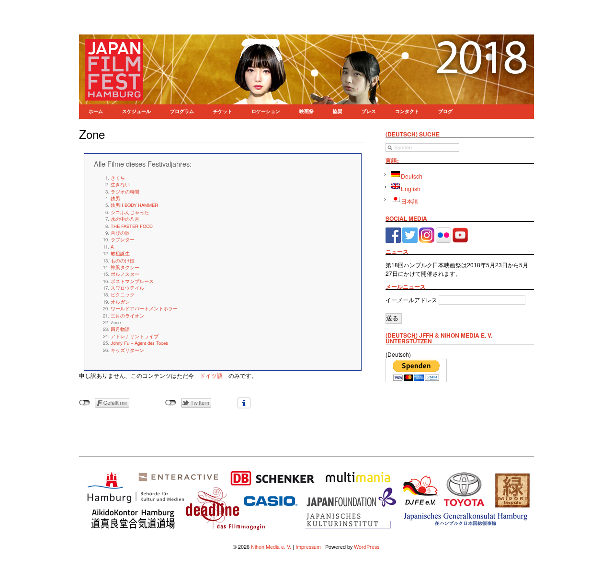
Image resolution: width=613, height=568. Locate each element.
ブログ (445, 111)
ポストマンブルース (132, 281)
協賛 (337, 111)
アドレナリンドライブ (135, 336)
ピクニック (123, 294)
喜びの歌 (120, 232)
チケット (222, 111)
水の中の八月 (125, 219)
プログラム (182, 111)
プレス (369, 111)
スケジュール (136, 111)
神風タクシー (125, 267)
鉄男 (115, 198)
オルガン (120, 301)
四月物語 (120, 329)
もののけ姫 (123, 260)
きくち (118, 177)
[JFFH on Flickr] (443, 234)
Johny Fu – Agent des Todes (139, 343)
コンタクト (407, 111)
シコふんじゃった (130, 212)
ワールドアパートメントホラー (144, 308)
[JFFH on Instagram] (426, 234)
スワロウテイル (127, 287)
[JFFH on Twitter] (410, 234)
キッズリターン (127, 350)
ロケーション (265, 111)
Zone (92, 133)
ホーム (96, 111)
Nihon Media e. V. (271, 546)
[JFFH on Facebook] (393, 234)
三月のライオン (127, 315)
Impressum (308, 546)
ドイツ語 (211, 375)
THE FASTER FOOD (132, 226)
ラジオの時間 (125, 191)
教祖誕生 (120, 253)
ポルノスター (125, 274)
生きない (120, 184)
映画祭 (306, 111)
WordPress (366, 546)
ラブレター (123, 239)
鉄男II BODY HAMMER (134, 205)
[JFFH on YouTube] (460, 234)
